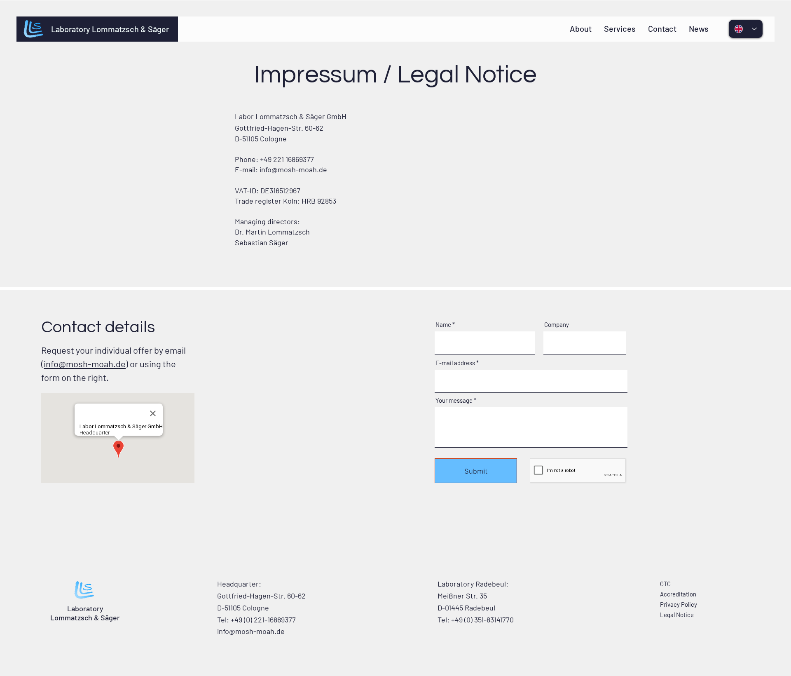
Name (443, 325)
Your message (454, 400)
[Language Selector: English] (746, 29)
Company (556, 325)
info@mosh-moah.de (293, 169)
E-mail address (455, 363)
